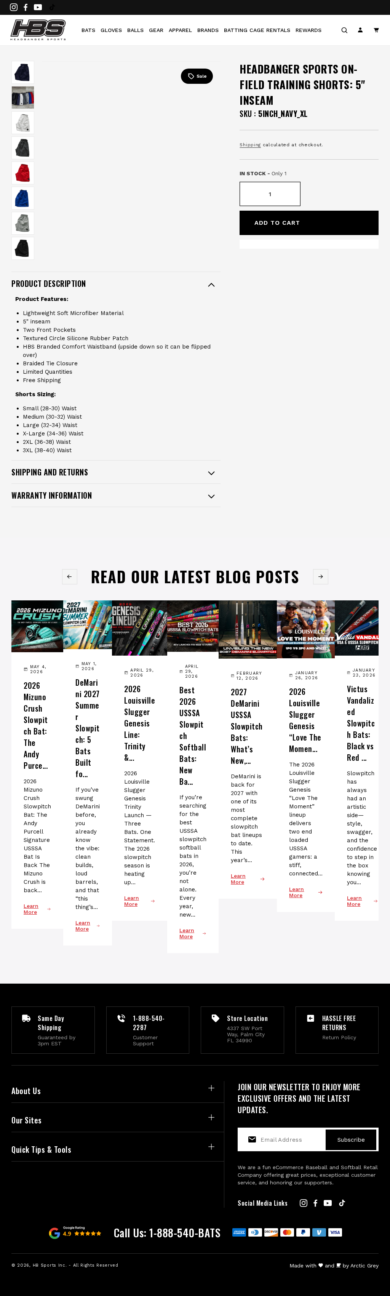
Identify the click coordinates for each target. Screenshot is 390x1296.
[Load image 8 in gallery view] (22, 248)
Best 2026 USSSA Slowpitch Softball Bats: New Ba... (192, 735)
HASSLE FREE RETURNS (339, 1023)
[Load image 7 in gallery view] (22, 223)
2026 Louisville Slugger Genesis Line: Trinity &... (139, 723)
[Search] (344, 30)
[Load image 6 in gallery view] (22, 198)
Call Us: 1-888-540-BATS (167, 1232)
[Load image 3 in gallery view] (22, 122)
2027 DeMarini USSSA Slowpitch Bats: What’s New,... (247, 726)
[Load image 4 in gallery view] (22, 147)
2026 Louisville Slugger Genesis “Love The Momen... (305, 720)
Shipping (250, 144)
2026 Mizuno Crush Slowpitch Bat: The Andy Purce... (36, 725)
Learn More (31, 909)
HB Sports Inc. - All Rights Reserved (75, 1265)
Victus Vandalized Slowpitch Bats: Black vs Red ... (361, 723)
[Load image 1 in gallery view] (22, 72)
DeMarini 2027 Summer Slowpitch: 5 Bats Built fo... (87, 728)
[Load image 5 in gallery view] (22, 173)
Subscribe (351, 1139)
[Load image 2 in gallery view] (22, 97)
